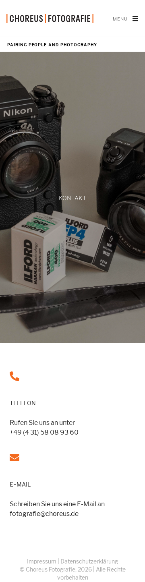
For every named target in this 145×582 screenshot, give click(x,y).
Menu (126, 18)
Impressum (41, 561)
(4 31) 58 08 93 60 (51, 432)
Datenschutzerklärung (89, 561)
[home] (49, 18)
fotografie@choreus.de (44, 514)
